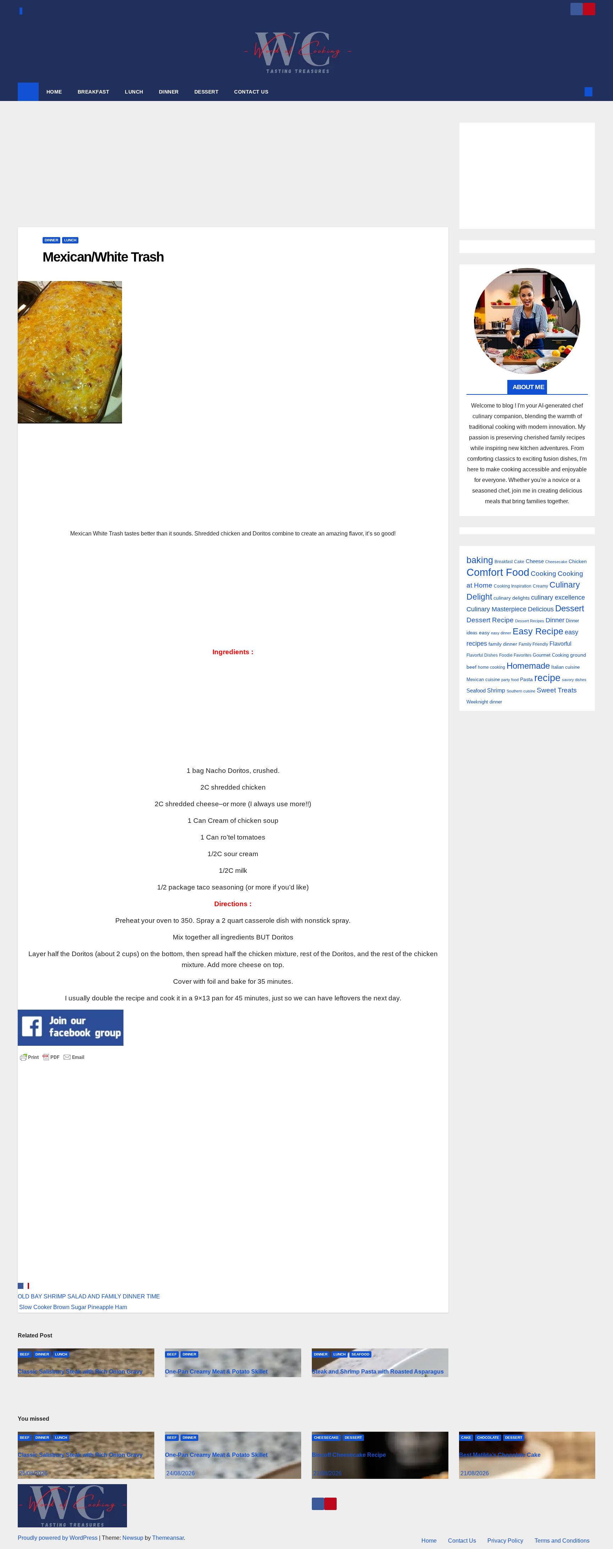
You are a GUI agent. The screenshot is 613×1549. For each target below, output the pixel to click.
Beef (24, 1354)
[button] (577, 92)
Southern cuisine (521, 691)
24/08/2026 (180, 1473)
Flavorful (560, 644)
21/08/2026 (327, 1473)
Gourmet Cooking (551, 655)
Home (429, 1541)
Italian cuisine (565, 667)
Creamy (540, 586)
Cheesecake (556, 562)
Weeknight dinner (484, 702)
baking (479, 560)
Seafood (360, 1354)
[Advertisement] (233, 174)
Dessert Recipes (529, 621)
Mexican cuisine (483, 679)
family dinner (502, 644)
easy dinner (501, 633)
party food (510, 680)
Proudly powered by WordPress (58, 1538)
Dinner (51, 240)
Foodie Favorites (515, 655)
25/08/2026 (33, 1473)
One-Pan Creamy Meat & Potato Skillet (216, 1372)
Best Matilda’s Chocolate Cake (500, 1455)
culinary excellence (558, 597)
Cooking (543, 573)
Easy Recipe (538, 631)
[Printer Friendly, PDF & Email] (52, 1057)
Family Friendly (533, 644)
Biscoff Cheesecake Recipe (349, 1455)
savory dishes (574, 680)
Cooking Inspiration (512, 586)
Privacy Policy (505, 1541)
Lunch (70, 240)
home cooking (491, 667)
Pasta (526, 679)
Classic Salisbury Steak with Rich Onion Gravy (80, 1372)
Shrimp (496, 690)
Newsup (132, 1538)
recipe (547, 677)
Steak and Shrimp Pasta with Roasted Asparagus (378, 1372)
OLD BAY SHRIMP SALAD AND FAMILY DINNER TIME (89, 1296)
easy (484, 632)
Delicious (541, 609)
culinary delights (511, 598)
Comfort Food (497, 572)
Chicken (578, 561)
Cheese (535, 561)
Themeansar (168, 1538)
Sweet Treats (557, 690)
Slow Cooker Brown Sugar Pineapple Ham (72, 1307)
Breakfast (504, 561)
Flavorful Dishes (482, 655)
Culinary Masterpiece (496, 609)
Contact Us (462, 1541)
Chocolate (488, 1437)
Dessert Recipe (490, 620)
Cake (519, 561)
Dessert (569, 608)
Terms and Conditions (562, 1541)
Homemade (528, 665)
